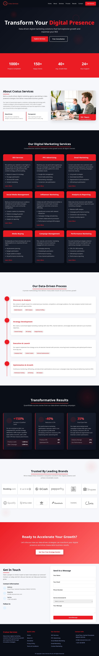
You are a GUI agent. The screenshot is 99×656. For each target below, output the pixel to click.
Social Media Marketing (58, 641)
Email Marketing (56, 643)
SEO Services (55, 635)
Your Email (56, 582)
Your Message (57, 606)
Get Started (90, 3)
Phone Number (58, 590)
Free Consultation (58, 39)
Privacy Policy (31, 643)
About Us (29, 638)
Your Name (56, 575)
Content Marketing (56, 646)
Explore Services (39, 39)
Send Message (73, 617)
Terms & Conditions (33, 646)
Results (74, 3)
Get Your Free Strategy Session (49, 552)
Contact (80, 3)
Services (61, 3)
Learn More (8, 186)
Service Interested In (59, 598)
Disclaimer (30, 641)
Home (50, 3)
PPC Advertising (55, 638)
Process (68, 3)
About (55, 3)
